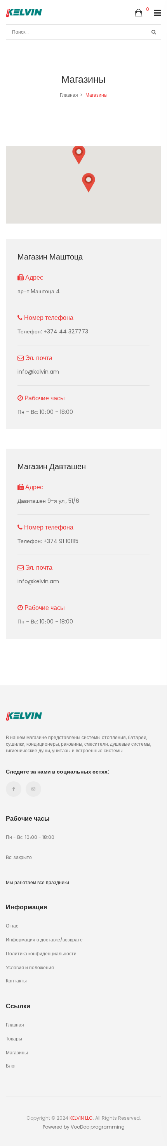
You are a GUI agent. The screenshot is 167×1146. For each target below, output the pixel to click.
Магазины (17, 1052)
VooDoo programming (98, 1127)
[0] (138, 13)
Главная (69, 95)
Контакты (16, 980)
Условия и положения (30, 967)
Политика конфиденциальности (41, 953)
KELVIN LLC (81, 1118)
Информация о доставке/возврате (44, 939)
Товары (14, 1038)
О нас (12, 925)
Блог (11, 1065)
